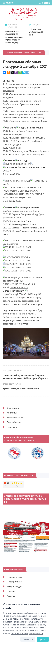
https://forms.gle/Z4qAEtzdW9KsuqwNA (22, 294)
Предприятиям (14, 581)
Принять (42, 639)
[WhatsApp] (20, 72)
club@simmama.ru (19, 287)
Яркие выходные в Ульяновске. (21, 388)
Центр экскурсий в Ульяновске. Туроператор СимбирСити (23, 14)
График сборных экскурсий (28, 52)
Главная (9, 52)
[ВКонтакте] (4, 72)
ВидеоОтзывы (14, 422)
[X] (12, 72)
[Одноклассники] (8, 72)
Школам (11, 591)
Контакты (12, 412)
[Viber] (16, 72)
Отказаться (28, 639)
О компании (13, 407)
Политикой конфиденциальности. (27, 633)
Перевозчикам (14, 576)
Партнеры (12, 426)
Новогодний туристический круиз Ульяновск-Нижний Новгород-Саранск (25, 377)
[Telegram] (27, 72)
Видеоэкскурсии (15, 417)
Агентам (11, 595)
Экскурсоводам (14, 586)
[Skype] (24, 72)
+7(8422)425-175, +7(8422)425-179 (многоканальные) (13, 34)
